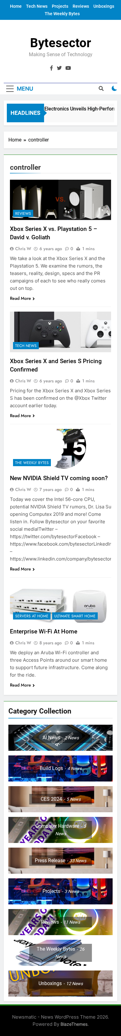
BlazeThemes (73, 1024)
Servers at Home (31, 616)
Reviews (81, 6)
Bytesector (60, 43)
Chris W (23, 248)
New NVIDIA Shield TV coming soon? (59, 478)
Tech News (36, 6)
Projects (60, 6)
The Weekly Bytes (62, 13)
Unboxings (103, 6)
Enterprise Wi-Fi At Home (43, 631)
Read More (20, 298)
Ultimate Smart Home (75, 616)
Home (16, 6)
